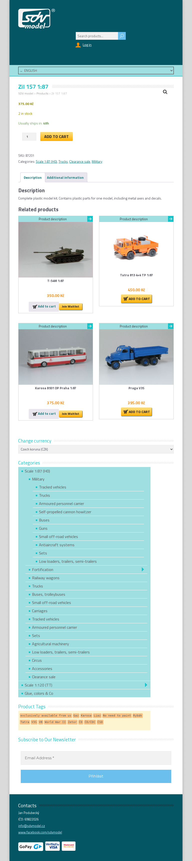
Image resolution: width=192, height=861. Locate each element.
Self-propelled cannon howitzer (65, 512)
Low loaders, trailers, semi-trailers (68, 561)
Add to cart (56, 137)
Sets (43, 553)
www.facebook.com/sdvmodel (40, 832)
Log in (87, 44)
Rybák (137, 715)
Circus (37, 660)
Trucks (63, 161)
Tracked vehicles (52, 487)
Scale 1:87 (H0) (46, 161)
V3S (34, 722)
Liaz (97, 715)
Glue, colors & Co (39, 693)
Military (97, 161)
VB (40, 722)
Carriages (40, 611)
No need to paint (117, 715)
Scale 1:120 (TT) (38, 685)
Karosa (86, 715)
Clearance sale (79, 161)
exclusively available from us (45, 715)
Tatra (24, 722)
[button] (165, 92)
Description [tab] (33, 177)
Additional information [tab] (65, 177)
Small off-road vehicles (58, 537)
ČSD (100, 722)
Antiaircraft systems (56, 545)
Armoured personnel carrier (61, 503)
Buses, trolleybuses (48, 594)
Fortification (42, 569)
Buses (44, 520)
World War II (55, 722)
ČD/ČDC (90, 722)
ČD (80, 722)
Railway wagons (46, 578)
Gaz (76, 715)
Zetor (72, 722)
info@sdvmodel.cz (31, 825)
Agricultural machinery (50, 644)
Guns (43, 528)
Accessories (42, 669)
